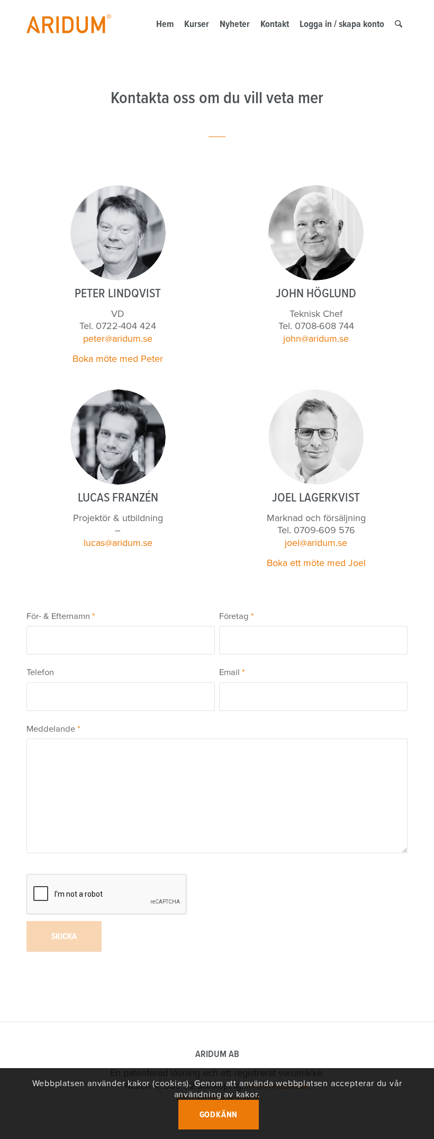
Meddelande (53, 729)
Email (232, 672)
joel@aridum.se (316, 543)
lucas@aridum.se (118, 543)
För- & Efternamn (60, 616)
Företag (236, 616)
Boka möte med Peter (118, 359)
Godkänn (219, 1114)
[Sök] (399, 24)
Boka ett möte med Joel (316, 563)
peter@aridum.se (117, 338)
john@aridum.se (316, 338)
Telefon (40, 672)
